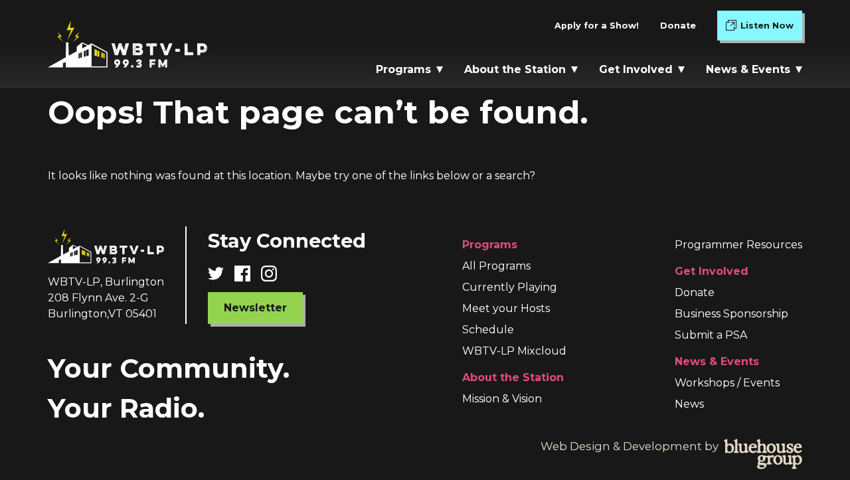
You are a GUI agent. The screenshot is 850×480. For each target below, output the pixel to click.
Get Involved (636, 69)
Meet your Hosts (506, 308)
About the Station (515, 69)
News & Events (748, 69)
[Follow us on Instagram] (274, 273)
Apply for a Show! (596, 26)
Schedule (488, 329)
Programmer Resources (738, 244)
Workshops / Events (727, 382)
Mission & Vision (502, 398)
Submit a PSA (711, 335)
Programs (403, 69)
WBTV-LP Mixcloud (514, 351)
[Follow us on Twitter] (221, 273)
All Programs (496, 266)
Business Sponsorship (731, 313)
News (689, 404)
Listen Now (771, 29)
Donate (678, 26)
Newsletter (255, 307)
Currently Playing (509, 287)
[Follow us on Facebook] (247, 273)
